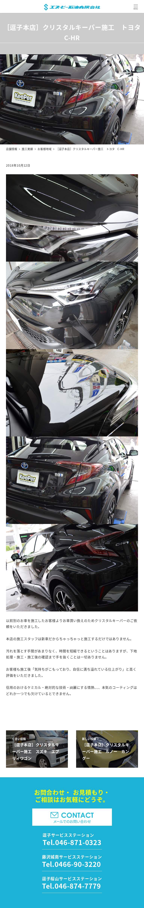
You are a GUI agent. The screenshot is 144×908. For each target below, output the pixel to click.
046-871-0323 (78, 842)
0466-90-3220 (78, 864)
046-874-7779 (78, 886)
